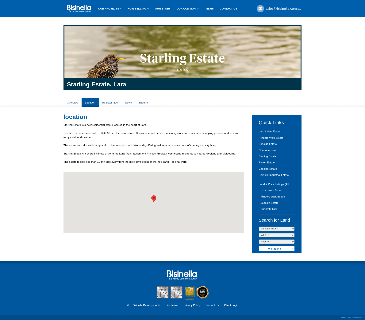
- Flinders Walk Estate (272, 196)
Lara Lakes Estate (270, 131)
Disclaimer (172, 305)
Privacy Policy (192, 305)
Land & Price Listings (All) (274, 184)
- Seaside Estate (269, 202)
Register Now (110, 102)
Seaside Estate (268, 143)
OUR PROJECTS (109, 8)
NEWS (210, 8)
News (128, 102)
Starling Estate (267, 156)
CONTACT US (228, 8)
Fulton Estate (267, 162)
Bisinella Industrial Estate (274, 174)
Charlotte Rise (267, 150)
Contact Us (212, 305)
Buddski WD (357, 317)
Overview (72, 102)
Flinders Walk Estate (271, 137)
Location (90, 102)
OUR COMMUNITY (188, 8)
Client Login (231, 305)
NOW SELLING (137, 8)
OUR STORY (163, 8)
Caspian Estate (268, 168)
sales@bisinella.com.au (283, 8)
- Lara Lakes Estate (270, 190)
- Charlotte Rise (268, 208)
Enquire (143, 102)
